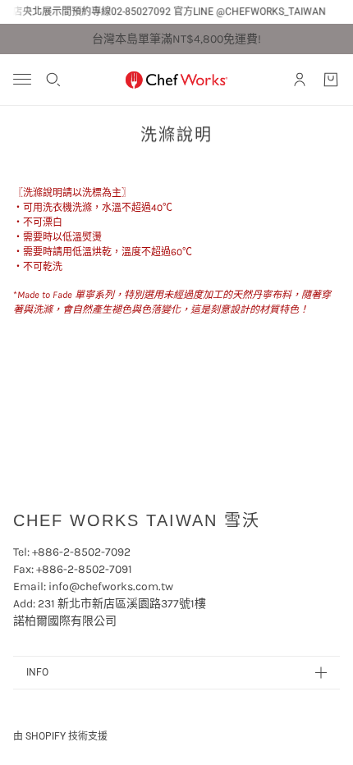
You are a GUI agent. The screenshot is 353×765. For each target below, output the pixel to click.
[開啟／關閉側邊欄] (22, 79)
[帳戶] (300, 80)
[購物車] (331, 80)
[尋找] (53, 80)
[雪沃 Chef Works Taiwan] (176, 79)
